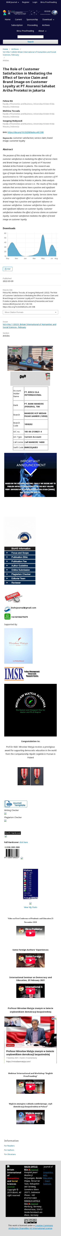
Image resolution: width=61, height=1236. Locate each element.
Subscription (17, 25)
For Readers (9, 1145)
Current (18, 19)
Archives (46, 25)
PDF (8, 269)
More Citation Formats (14, 312)
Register (25, 2)
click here (23, 842)
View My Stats (30, 907)
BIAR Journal (11, 2)
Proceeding (32, 25)
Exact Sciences (47, 1182)
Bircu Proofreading (25, 30)
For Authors (9, 1150)
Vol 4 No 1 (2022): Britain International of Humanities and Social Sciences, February (29, 53)
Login (35, 2)
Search (31, 42)
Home (7, 19)
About (41, 30)
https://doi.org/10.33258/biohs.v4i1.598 (26, 132)
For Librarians (10, 1154)
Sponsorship (32, 19)
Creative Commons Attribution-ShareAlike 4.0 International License (31, 1227)
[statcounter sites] (30, 903)
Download (47, 19)
